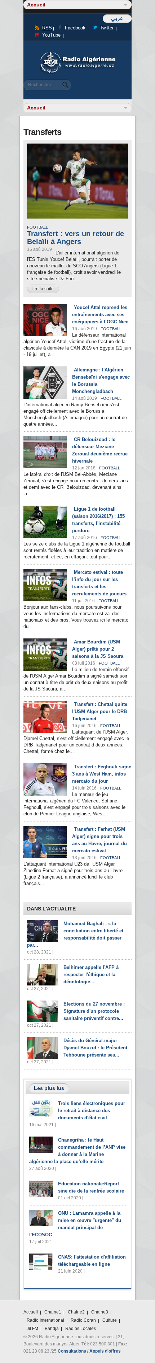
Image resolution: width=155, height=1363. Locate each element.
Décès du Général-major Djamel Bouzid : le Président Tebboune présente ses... (95, 1048)
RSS (47, 28)
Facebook (75, 28)
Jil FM (32, 1328)
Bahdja (52, 1328)
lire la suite (43, 288)
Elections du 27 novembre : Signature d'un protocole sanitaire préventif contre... (94, 1011)
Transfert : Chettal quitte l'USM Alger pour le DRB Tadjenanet (99, 711)
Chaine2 (76, 1312)
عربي (117, 18)
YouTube (51, 35)
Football (37, 227)
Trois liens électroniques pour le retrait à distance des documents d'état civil (91, 1110)
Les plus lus (49, 1088)
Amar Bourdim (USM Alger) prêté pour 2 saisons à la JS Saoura (97, 649)
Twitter (107, 28)
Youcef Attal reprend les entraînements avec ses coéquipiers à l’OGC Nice (100, 314)
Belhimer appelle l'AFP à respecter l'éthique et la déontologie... (91, 974)
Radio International (45, 1320)
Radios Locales (80, 1328)
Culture (109, 1320)
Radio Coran (83, 1320)
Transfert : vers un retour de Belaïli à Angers (75, 237)
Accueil (30, 1312)
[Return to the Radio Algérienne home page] (77, 53)
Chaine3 (99, 1312)
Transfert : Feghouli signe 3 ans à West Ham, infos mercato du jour (101, 774)
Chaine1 (52, 1312)
